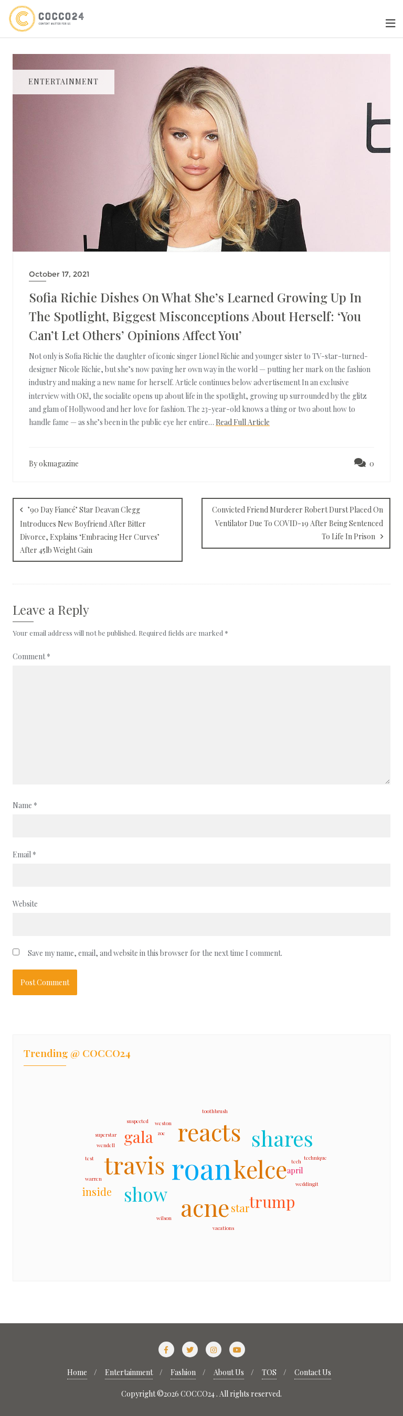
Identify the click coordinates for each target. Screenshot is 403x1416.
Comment (31, 656)
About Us (229, 1372)
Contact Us (312, 1372)
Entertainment (129, 1372)
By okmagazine (54, 464)
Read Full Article (243, 422)
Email (24, 854)
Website (25, 904)
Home (77, 1372)
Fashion (183, 1372)
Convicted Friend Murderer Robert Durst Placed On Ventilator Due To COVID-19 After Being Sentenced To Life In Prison (297, 523)
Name (25, 805)
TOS (269, 1372)
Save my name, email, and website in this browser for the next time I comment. (155, 953)
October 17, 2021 (59, 274)
